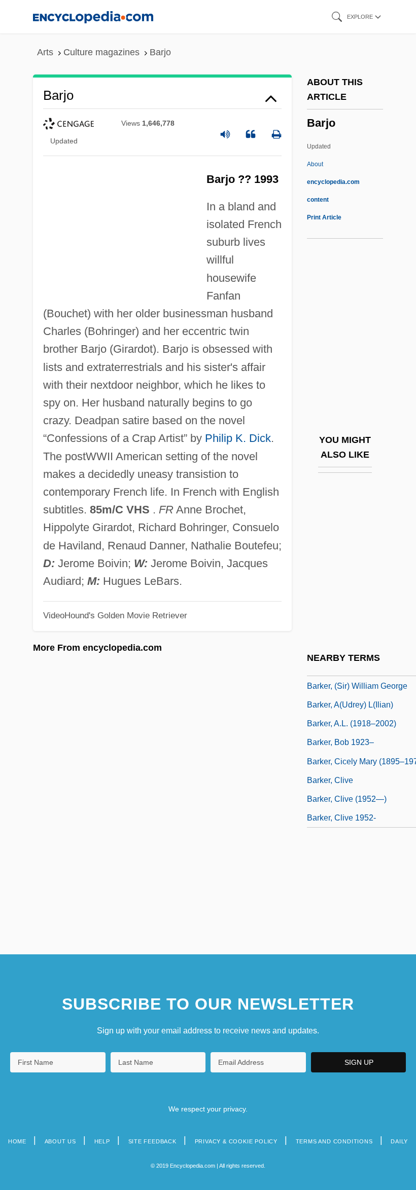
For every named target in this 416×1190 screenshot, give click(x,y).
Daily (399, 1141)
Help (102, 1141)
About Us (60, 1141)
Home (17, 1141)
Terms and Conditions (334, 1141)
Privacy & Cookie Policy (236, 1141)
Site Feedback (152, 1141)
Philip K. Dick (238, 438)
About (333, 182)
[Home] (93, 16)
